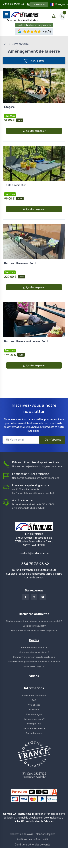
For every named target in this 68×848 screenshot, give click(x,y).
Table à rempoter (15, 185)
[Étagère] (34, 85)
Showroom (39, 4)
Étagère (9, 107)
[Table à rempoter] (34, 163)
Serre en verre (20, 44)
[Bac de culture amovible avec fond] (34, 319)
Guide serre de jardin (34, 666)
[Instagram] (34, 597)
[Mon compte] (54, 16)
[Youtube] (43, 597)
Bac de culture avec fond (20, 263)
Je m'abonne (53, 439)
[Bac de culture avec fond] (34, 241)
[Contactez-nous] (28, 4)
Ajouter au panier (36, 131)
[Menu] (6, 14)
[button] (32, 31)
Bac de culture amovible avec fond (26, 341)
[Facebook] (25, 597)
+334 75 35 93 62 (13, 4)
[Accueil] (5, 44)
